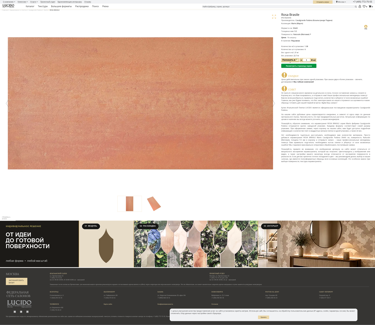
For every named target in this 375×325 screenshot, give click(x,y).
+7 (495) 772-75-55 (362, 1)
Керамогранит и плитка (18, 10)
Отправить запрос (323, 2)
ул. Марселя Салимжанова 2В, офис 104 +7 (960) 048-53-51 (172, 295)
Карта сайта (108, 304)
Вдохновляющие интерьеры (70, 1)
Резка (105, 6)
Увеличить (274, 17)
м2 (314, 60)
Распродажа (82, 6)
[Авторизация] (360, 6)
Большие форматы (61, 6)
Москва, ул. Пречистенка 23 (219, 276)
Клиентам (22, 1)
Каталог (30, 6)
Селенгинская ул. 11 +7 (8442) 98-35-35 (56, 295)
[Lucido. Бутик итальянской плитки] (12, 6)
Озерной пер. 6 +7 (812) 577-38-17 (326, 295)
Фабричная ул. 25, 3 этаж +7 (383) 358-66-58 (220, 295)
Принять (264, 317)
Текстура (43, 6)
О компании (8, 1)
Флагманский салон (58, 273)
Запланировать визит (16, 281)
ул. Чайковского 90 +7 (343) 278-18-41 (110, 295)
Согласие (214, 304)
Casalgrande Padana (35, 10)
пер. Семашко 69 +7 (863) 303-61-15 (272, 295)
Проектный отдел (47, 1)
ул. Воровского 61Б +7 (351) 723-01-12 (56, 307)
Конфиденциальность (165, 304)
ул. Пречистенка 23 (56, 276)
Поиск (95, 6)
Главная (5, 10)
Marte (46, 10)
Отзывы (87, 1)
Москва (341, 2)
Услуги (33, 1)
